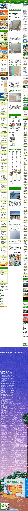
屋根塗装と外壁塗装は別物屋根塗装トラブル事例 (4, 166)
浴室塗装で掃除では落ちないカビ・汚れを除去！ (20, 429)
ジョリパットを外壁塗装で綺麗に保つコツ (25, 210)
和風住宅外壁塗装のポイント (25, 206)
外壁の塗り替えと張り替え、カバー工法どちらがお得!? (7, 405)
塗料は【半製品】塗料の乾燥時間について (4, 246)
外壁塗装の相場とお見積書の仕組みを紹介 (25, 134)
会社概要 (26, 1)
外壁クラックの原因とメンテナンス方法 (3, 152)
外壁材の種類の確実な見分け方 (25, 154)
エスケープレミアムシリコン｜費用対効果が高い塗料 (21, 460)
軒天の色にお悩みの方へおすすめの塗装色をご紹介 (4, 179)
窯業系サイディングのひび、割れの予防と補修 (25, 195)
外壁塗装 (3, 33)
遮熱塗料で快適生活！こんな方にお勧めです (20, 462)
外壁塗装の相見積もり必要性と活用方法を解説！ (25, 132)
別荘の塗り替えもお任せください (25, 115)
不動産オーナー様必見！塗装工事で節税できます (25, 179)
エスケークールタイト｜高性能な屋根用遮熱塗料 (20, 461)
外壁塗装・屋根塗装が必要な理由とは (5, 400)
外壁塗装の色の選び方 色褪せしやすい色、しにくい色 (7, 375)
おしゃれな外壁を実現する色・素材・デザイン (25, 244)
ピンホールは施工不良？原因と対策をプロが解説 (4, 159)
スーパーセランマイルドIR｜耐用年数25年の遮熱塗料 (21, 455)
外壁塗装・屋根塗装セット (3, 38)
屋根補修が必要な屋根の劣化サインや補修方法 (4, 192)
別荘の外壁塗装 (17, 443)
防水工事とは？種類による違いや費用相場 (4, 233)
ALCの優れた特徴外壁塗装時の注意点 (3, 251)
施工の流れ (15, 1)
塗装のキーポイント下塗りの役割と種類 (25, 168)
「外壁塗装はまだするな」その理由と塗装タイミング (4, 116)
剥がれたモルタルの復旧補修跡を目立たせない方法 (4, 157)
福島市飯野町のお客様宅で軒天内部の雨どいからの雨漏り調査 (25, 26)
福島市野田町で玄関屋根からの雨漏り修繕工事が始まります (25, 15)
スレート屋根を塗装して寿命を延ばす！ (19, 440)
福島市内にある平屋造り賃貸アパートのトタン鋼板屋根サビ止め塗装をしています (15, 222)
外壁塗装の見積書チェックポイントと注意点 (25, 136)
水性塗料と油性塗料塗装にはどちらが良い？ (25, 201)
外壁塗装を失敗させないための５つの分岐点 (6, 380)
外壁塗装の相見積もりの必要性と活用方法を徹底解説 (7, 433)
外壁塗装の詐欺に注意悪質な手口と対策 (25, 141)
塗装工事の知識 (3, 102)
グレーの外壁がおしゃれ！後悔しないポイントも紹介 (25, 248)
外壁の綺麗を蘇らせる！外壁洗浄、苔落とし (25, 217)
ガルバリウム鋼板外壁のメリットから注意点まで (25, 159)
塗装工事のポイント (3, 106)
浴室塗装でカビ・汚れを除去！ (3, 221)
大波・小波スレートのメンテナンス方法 (3, 260)
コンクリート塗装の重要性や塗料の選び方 (3, 226)
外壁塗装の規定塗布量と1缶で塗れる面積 (25, 215)
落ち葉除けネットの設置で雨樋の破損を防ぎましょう (21, 419)
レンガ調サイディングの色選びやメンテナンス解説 (4, 155)
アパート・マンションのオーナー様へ (25, 113)
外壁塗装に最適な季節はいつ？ (4, 136)
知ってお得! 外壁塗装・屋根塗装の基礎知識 (6, 399)
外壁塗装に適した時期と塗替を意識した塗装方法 (4, 134)
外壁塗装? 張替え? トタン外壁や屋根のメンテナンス (21, 393)
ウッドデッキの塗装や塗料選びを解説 (3, 219)
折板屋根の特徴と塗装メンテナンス (3, 206)
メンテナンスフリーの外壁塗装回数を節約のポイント (25, 157)
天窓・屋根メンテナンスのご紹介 (3, 181)
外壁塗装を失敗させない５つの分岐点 (25, 128)
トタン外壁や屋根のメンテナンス (3, 204)
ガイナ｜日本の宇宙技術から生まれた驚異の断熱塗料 (21, 470)
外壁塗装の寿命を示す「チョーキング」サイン (4, 150)
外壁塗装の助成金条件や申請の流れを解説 (25, 125)
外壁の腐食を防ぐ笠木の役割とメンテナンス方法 (4, 184)
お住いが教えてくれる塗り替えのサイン (3, 109)
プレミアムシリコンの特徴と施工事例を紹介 (25, 266)
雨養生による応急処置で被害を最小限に (25, 235)
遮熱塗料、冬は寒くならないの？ (19, 485)
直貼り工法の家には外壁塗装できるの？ (25, 197)
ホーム (2, 1)
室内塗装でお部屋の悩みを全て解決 (19, 382)
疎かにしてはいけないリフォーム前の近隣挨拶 (25, 145)
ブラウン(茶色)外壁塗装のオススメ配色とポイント (25, 257)
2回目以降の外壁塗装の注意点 (25, 163)
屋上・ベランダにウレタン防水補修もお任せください (4, 237)
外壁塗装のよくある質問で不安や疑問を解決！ (25, 123)
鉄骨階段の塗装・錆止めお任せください (4, 215)
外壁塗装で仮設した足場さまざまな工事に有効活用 (25, 181)
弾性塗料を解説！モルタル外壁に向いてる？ (25, 262)
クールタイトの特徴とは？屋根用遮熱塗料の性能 (25, 268)
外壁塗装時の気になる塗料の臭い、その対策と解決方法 (7, 394)
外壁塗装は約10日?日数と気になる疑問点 (25, 143)
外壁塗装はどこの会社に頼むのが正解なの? (6, 441)
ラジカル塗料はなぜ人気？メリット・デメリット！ (25, 271)
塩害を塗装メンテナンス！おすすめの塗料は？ (3, 244)
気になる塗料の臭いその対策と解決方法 (25, 148)
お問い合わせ (2, 279)
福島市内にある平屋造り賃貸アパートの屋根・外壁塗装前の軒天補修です (25, 29)
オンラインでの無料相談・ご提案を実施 (25, 121)
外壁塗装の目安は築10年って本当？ (3, 111)
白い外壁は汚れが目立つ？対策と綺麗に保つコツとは (25, 253)
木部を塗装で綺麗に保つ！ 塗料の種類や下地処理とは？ (7, 474)
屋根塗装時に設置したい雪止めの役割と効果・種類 (4, 188)
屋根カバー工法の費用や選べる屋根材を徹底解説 (4, 128)
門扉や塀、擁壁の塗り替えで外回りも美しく (20, 381)
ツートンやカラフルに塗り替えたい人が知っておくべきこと (25, 72)
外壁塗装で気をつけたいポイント (4, 168)
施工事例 (5, 1)
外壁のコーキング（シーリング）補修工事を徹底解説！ (21, 390)
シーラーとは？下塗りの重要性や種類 (25, 172)
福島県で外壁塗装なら (3, 274)
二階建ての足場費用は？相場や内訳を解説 (25, 186)
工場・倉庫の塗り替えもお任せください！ (25, 111)
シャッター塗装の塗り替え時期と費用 (3, 224)
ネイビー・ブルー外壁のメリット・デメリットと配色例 (7, 487)
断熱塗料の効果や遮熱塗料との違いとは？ (25, 228)
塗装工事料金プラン (19, 1)
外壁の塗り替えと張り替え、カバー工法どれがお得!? (25, 152)
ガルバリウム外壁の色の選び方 (25, 161)
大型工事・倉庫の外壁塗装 (18, 441)
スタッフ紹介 (2, 272)
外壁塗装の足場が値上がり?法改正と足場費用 (25, 183)
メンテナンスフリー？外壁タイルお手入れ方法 (25, 204)
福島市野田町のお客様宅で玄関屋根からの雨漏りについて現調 (25, 37)
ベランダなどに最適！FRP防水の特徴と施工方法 (4, 235)
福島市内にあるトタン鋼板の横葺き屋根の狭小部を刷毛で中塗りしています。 (25, 12)
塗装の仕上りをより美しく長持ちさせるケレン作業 (4, 161)
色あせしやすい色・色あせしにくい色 (25, 67)
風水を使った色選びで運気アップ (25, 61)
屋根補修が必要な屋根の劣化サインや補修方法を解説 (21, 420)
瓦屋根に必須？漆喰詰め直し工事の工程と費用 (20, 400)
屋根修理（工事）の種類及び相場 (3, 123)
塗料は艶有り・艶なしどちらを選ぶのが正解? (25, 199)
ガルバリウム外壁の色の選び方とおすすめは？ (6, 412)
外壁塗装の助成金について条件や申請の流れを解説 (21, 387)
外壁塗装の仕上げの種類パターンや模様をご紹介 (25, 264)
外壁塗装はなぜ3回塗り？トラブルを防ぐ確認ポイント (7, 432)
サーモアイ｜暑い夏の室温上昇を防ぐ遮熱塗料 (20, 454)
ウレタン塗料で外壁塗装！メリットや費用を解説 (3, 141)
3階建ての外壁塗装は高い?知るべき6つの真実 (25, 150)
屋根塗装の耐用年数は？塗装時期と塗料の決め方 (25, 242)
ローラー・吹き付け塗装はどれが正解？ (25, 213)
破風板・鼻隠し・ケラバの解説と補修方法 (4, 175)
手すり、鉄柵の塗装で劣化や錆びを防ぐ (3, 217)
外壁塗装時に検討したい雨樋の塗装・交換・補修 (4, 186)
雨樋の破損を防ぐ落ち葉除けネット (3, 190)
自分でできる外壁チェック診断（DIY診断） (6, 402)
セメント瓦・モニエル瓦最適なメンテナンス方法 (4, 210)
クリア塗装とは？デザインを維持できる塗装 (4, 146)
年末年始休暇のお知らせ (25, 6)
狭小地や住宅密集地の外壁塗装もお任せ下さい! (4, 199)
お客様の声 (8, 1)
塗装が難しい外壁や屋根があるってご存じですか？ (25, 192)
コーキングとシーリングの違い (4, 249)
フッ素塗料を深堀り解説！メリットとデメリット (25, 260)
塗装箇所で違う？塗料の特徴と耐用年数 (25, 166)
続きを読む (14, 229)
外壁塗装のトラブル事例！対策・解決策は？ (25, 239)
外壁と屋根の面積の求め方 (4, 253)
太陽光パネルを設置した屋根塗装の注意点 (25, 221)
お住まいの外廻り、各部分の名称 (4, 406)
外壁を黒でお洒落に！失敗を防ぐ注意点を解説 (25, 251)
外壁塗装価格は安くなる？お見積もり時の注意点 (3, 121)
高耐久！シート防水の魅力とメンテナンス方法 (4, 239)
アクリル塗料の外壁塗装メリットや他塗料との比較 (4, 139)
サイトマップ (2, 281)
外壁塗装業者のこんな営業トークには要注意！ (25, 188)
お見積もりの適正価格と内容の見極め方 (25, 139)
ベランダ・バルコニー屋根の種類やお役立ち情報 (4, 231)
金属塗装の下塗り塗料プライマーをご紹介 (25, 170)
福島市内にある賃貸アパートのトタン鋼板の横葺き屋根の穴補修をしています (25, 22)
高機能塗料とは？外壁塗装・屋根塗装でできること (4, 164)
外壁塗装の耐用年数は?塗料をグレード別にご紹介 (4, 132)
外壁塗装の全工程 (3, 113)
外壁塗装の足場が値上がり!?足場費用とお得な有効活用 (21, 445)
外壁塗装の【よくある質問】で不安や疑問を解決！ (7, 372)
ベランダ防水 (3, 40)
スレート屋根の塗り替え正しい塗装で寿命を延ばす (4, 195)
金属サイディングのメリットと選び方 (3, 201)
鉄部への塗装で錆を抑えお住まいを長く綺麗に (4, 213)
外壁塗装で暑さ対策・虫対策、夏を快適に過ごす (20, 444)
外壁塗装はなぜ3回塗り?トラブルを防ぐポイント (4, 170)
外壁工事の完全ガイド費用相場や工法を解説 (3, 119)
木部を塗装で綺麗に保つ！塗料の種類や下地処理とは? (25, 224)
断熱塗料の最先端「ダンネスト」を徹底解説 (25, 230)
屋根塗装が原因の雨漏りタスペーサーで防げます (4, 197)
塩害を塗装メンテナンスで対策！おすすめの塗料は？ (7, 473)
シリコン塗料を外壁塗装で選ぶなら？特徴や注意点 (4, 143)
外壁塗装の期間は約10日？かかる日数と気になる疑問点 (7, 385)
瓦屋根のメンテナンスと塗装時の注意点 (4, 208)
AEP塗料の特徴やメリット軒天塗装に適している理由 (25, 273)
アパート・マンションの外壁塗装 (19, 442)
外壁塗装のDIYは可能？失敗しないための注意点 (25, 190)
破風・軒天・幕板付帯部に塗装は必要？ (3, 172)
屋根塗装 (3, 35)
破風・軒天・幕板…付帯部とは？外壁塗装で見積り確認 (21, 405)
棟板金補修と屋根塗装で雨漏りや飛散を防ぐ (4, 228)
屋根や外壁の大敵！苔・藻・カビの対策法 (25, 219)
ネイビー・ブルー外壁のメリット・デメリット (25, 246)
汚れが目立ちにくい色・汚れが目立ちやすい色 (25, 64)
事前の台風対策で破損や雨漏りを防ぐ (25, 233)
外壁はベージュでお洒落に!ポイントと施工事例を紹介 (25, 255)
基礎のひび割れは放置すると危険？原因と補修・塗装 (7, 482)
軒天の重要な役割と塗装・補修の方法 (3, 177)
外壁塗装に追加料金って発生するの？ (25, 130)
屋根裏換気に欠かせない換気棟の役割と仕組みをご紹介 (7, 472)
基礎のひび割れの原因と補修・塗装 (25, 237)
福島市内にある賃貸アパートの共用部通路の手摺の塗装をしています (25, 33)
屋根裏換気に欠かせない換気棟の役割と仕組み (4, 242)
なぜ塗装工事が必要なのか (4, 104)
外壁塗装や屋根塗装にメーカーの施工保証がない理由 (25, 177)
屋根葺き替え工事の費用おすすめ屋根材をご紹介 (4, 125)
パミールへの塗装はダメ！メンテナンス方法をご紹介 (25, 226)
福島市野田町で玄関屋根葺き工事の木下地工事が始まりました (25, 8)
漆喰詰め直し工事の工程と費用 (25, 208)
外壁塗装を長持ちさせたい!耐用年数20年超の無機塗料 (25, 174)
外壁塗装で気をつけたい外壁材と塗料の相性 (4, 257)
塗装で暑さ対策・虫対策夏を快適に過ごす (4, 148)
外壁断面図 (2, 255)
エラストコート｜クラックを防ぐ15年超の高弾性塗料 (21, 465)
